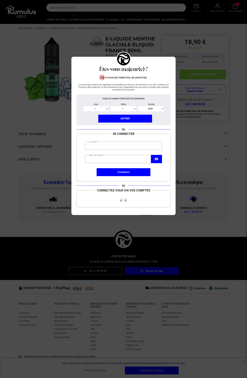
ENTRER (125, 118)
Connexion (123, 172)
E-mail (92, 141)
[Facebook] (121, 200)
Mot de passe (96, 155)
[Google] (125, 200)
